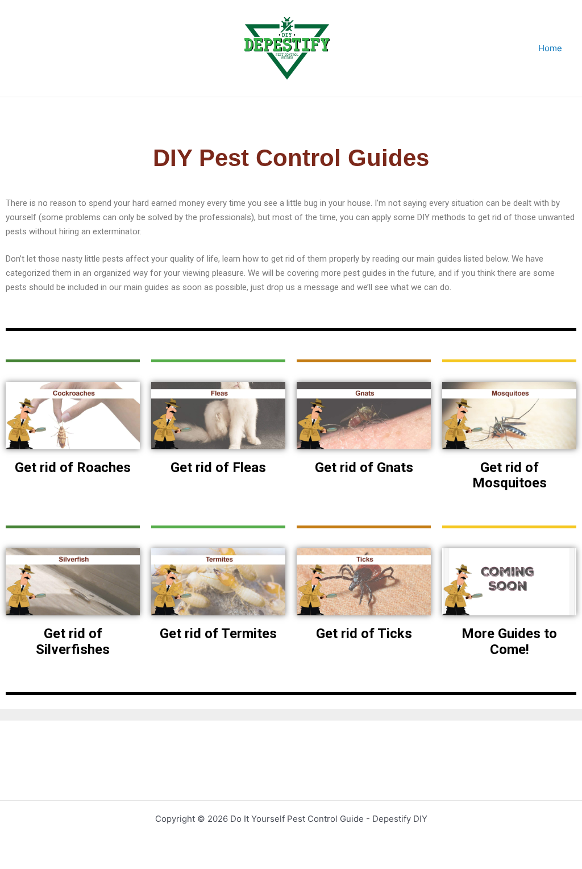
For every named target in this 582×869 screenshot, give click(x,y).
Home (550, 48)
